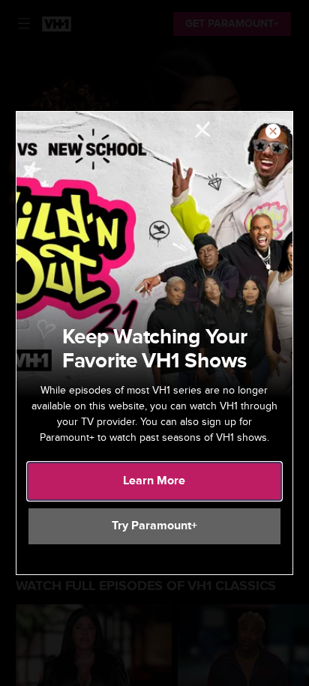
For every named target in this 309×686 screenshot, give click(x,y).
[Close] (273, 132)
